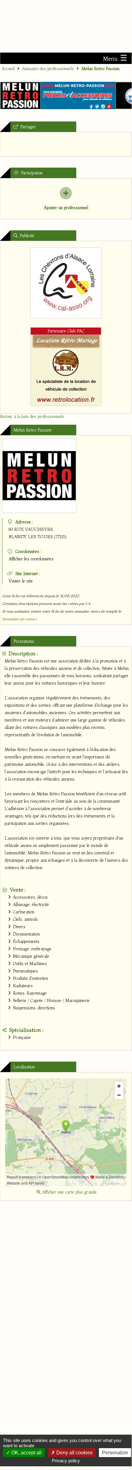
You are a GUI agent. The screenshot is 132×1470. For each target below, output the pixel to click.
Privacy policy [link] (66, 1460)
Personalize (115, 1452)
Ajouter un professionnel (66, 207)
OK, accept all (26, 1452)
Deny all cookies (73, 1452)
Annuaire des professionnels (48, 68)
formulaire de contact (19, 619)
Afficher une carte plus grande (69, 1192)
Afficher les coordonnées (31, 559)
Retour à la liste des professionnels (32, 416)
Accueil (8, 68)
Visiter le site (21, 581)
